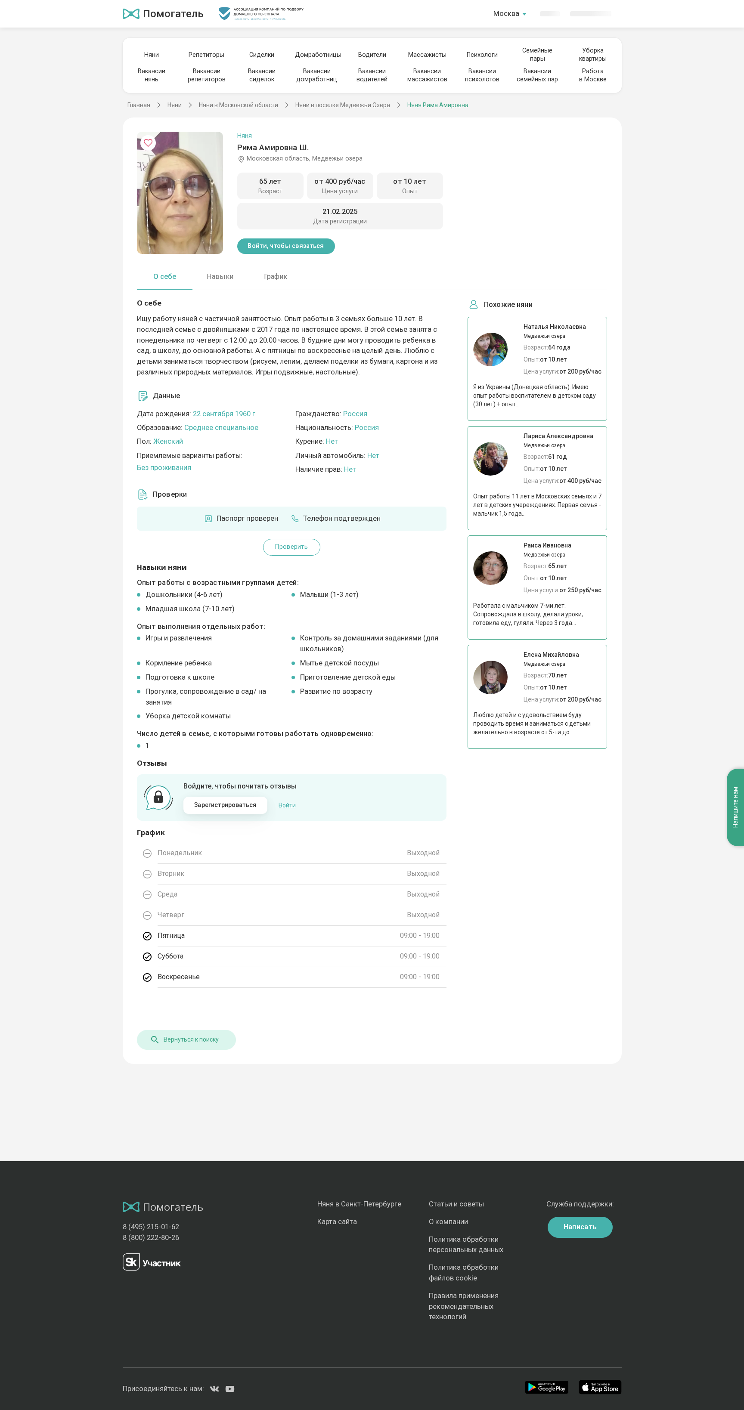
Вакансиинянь (151, 75)
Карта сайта (337, 1222)
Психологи (482, 55)
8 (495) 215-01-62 (151, 1227)
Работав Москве (593, 75)
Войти (287, 805)
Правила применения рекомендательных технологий (464, 1306)
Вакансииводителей (372, 75)
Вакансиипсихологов (482, 75)
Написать (580, 1227)
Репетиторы (206, 55)
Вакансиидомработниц (316, 75)
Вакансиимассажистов (427, 75)
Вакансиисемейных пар (537, 75)
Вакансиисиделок (262, 75)
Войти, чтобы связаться (286, 246)
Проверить (291, 546)
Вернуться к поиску (191, 1039)
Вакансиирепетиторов (207, 75)
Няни (151, 55)
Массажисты (427, 55)
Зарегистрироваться (225, 804)
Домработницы (317, 55)
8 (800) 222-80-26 (151, 1238)
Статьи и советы (456, 1204)
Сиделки (261, 55)
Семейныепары (537, 54)
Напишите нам (735, 807)
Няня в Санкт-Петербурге (359, 1204)
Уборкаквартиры (593, 54)
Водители (372, 55)
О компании (448, 1222)
